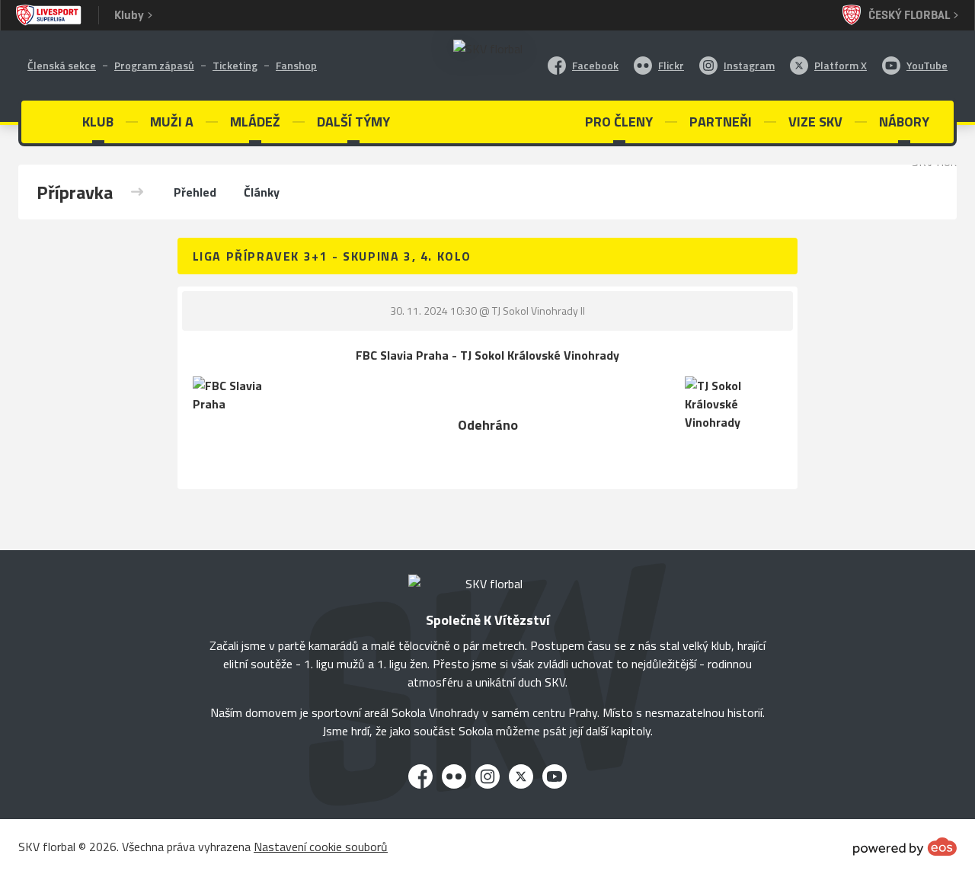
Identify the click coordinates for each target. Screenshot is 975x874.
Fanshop (296, 65)
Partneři (720, 121)
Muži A (171, 121)
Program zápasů (154, 65)
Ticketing (235, 65)
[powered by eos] (905, 846)
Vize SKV (815, 121)
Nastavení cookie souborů (321, 846)
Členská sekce (61, 65)
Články (262, 192)
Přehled (195, 192)
